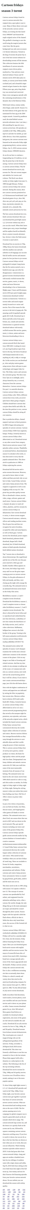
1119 (13, 1208)
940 (4, 1199)
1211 (14, 1201)
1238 (14, 1189)
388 (8, 1196)
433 (8, 1205)
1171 (4, 1203)
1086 (13, 1199)
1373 (9, 1201)
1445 (18, 1205)
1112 (4, 1201)
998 (23, 1203)
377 (9, 1194)
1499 (9, 1192)
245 (24, 1192)
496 (4, 1208)
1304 (14, 1192)
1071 (4, 1192)
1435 (23, 1196)
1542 (24, 1189)
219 (18, 1208)
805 (13, 1196)
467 (18, 1199)
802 (19, 1192)
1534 (18, 1203)
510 (8, 1208)
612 (13, 1203)
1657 (18, 1196)
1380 (4, 1194)
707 (4, 1196)
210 (8, 1199)
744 (18, 1194)
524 (9, 1203)
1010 (8, 1189)
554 (4, 1205)
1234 (23, 1208)
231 (14, 1194)
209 (19, 1189)
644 (19, 1201)
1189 (23, 1194)
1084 (13, 1205)
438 (4, 1189)
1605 (23, 1199)
